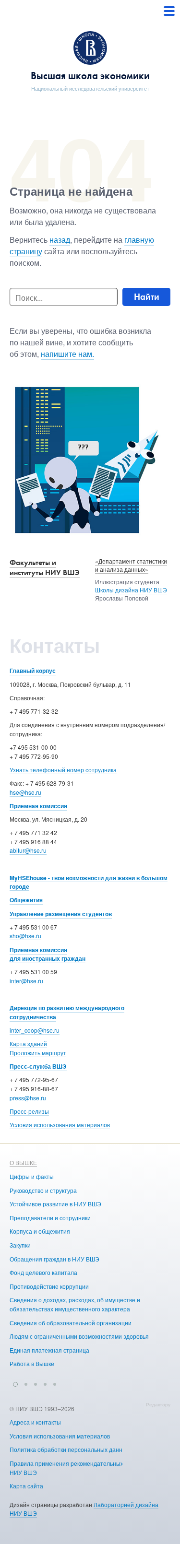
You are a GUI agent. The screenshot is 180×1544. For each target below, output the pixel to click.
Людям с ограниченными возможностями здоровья (79, 1336)
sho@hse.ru (25, 935)
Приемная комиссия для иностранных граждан (47, 954)
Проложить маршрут (38, 1053)
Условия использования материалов (60, 1124)
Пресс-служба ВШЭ (38, 1066)
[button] (15, 1383)
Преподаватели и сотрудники (50, 1218)
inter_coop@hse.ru (35, 1030)
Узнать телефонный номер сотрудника (63, 770)
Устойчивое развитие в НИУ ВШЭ (55, 1204)
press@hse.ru (28, 1098)
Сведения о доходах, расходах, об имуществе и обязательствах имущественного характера (75, 1304)
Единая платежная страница (49, 1350)
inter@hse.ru (26, 981)
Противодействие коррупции (49, 1286)
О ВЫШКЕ (23, 1162)
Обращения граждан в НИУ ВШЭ (54, 1259)
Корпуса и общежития (40, 1231)
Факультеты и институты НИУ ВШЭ (45, 567)
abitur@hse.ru (28, 850)
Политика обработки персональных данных (70, 1449)
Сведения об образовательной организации (71, 1323)
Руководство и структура (43, 1190)
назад (59, 239)
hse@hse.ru (25, 792)
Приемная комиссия (38, 805)
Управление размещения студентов (61, 913)
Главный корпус (33, 670)
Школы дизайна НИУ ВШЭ (131, 590)
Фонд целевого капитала (43, 1272)
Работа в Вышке (32, 1363)
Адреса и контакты (35, 1422)
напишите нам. (67, 353)
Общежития (26, 900)
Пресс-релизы (29, 1111)
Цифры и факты (32, 1176)
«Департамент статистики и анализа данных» (131, 565)
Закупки (20, 1245)
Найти (146, 297)
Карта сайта (26, 1486)
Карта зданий (28, 1043)
